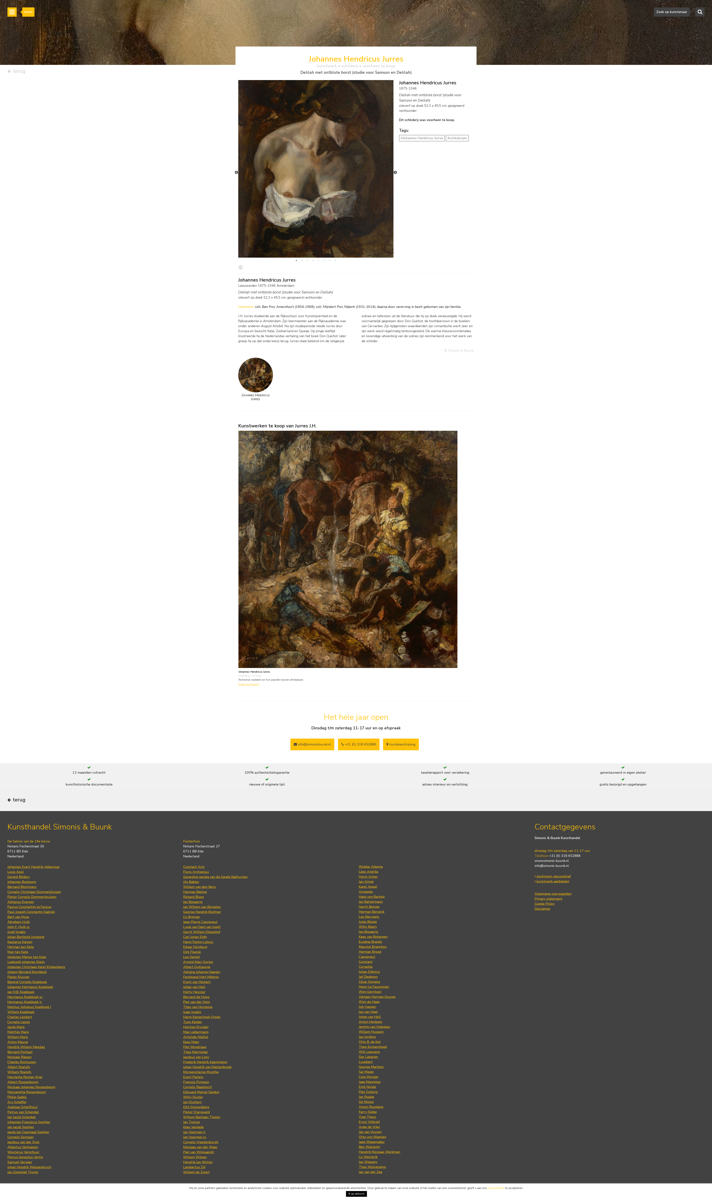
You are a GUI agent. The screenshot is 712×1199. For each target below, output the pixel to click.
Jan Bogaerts (193, 902)
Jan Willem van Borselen (202, 907)
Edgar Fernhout (195, 947)
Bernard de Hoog (196, 997)
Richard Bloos (193, 897)
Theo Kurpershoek (373, 1047)
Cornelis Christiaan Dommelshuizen (34, 892)
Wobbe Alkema (371, 866)
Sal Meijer (366, 1072)
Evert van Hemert (197, 982)
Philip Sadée (17, 1097)
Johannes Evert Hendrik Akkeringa (33, 867)
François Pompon (196, 1082)
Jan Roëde (366, 1097)
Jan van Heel (368, 1012)
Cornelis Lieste (18, 1022)
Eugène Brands (370, 942)
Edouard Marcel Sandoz (201, 1092)
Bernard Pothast (20, 1052)
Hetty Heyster (194, 992)
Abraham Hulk (18, 922)
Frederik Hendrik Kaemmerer (205, 1062)
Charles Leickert (19, 1017)
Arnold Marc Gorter (198, 962)
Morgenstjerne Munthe (201, 1072)
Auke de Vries (369, 1127)
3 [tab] (307, 260)
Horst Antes (368, 876)
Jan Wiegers (368, 1162)
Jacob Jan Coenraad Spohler (28, 1132)
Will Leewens (369, 1052)
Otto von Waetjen (372, 1137)
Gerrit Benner (369, 906)
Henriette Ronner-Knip (24, 1077)
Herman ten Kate (20, 947)
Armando (366, 891)
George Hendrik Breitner (202, 912)
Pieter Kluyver (18, 977)
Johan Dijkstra (369, 972)
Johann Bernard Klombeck (27, 972)
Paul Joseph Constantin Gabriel (31, 912)
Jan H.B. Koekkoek (20, 992)
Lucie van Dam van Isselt (202, 927)
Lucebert (366, 1062)
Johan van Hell (194, 987)
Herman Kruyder (196, 1027)
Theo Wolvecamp (372, 1167)
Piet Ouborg (368, 1092)
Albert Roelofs (18, 1067)
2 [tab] (302, 260)
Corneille (366, 967)
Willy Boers (368, 927)
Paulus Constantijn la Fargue (29, 907)
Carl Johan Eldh (195, 937)
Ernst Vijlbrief (369, 1122)
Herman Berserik (371, 911)
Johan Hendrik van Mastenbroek (207, 1067)
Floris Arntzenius (196, 872)
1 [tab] (296, 260)
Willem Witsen (195, 1157)
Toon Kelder (192, 1022)
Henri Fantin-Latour (198, 942)
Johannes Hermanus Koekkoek (30, 987)
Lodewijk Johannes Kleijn (26, 962)
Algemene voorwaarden (553, 894)
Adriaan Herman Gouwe (377, 997)
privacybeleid (495, 1188)
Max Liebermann (195, 1032)
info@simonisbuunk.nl (314, 744)
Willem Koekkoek (20, 1012)
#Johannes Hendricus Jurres (422, 138)
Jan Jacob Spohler (20, 1127)
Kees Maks (191, 1042)
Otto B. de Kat (370, 1042)
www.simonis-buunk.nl (552, 861)
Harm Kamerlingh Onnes (201, 1017)
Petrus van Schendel (23, 1112)
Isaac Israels (192, 1012)
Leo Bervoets (369, 916)
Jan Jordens (367, 1037)
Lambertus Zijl (194, 1167)
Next (395, 172)
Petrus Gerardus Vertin (25, 1157)
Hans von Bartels (372, 896)
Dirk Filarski (192, 952)
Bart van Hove (18, 917)
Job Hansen (367, 1007)
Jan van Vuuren (370, 1132)
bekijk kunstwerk (248, 684)
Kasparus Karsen (19, 942)
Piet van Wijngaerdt (198, 1152)
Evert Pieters (193, 1077)
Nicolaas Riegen (19, 1057)
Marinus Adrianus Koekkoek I (29, 1007)
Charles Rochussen (21, 1062)
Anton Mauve (17, 1042)
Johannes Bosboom (21, 882)
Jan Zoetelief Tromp (22, 1172)
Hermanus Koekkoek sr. (25, 997)
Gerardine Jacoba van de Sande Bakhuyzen (215, 877)
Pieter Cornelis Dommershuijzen (31, 897)
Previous (236, 172)
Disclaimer (542, 909)
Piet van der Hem (196, 1002)
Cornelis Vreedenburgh (200, 1142)
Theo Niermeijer (195, 1052)
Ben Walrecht (369, 1147)
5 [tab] (318, 260)
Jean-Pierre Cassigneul (200, 922)
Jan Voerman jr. (194, 1132)
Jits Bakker (191, 882)
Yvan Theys (367, 1117)
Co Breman (191, 917)
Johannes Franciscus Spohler (28, 1122)
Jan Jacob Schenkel (21, 1117)
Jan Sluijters (192, 1102)
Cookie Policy (545, 904)
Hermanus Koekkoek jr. (24, 1002)
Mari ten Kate (17, 952)
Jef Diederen (368, 977)
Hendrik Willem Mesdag (26, 1047)
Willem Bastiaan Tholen (201, 1117)
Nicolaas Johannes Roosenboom (31, 1087)
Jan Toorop (191, 1122)
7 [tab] (330, 260)
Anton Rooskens (371, 1107)
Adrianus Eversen (20, 902)
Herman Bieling (195, 892)
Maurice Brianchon (373, 947)
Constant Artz (194, 867)
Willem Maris (17, 1037)
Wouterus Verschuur (23, 1152)
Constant (366, 962)
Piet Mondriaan (194, 1047)
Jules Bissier (368, 921)
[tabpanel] (315, 169)
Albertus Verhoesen (22, 1147)
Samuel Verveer (19, 1162)
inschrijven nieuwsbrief (553, 876)
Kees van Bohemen (373, 937)
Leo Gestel (191, 957)
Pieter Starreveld (196, 1112)
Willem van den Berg (199, 887)
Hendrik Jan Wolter (198, 1162)
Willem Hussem (371, 1032)
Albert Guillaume (196, 967)
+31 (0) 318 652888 (360, 744)
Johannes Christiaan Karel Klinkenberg (36, 967)
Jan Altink (366, 881)
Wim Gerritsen (370, 992)
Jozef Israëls (16, 932)
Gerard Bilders (18, 877)
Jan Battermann (371, 901)
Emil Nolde (367, 1087)
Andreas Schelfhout (22, 1107)
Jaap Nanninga (369, 1082)
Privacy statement (548, 899)
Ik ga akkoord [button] (356, 1193)
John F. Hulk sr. (18, 927)
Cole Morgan (368, 1077)
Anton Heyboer (370, 1022)
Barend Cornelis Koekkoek (27, 982)
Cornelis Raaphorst (197, 1087)
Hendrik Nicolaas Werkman (379, 1152)
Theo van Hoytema (197, 1007)
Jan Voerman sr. (195, 1137)
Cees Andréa (368, 871)
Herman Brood (370, 952)
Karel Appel (368, 886)
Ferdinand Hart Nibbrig (201, 977)
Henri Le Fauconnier (374, 987)
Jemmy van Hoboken (374, 1027)
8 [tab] (335, 260)
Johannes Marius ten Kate (26, 957)
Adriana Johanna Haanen (201, 972)
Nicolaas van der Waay (200, 1147)
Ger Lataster (368, 1057)
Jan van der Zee (370, 1172)
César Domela (369, 982)
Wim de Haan (369, 1002)
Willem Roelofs (19, 1072)
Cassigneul (367, 957)
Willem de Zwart (196, 1172)
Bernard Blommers (21, 887)
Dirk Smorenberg (196, 1107)
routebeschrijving (402, 744)
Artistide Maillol (195, 1037)
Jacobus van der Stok (23, 1142)
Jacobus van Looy (196, 1057)
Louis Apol (15, 872)
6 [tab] (324, 260)
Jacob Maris (16, 1027)
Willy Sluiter (193, 1097)
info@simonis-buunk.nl (552, 866)
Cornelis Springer (20, 1137)
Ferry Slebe (368, 1112)
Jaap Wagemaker (372, 1142)
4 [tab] (313, 260)
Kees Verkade (193, 1127)
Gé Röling (366, 1102)
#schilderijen (457, 138)
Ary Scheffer (17, 1102)
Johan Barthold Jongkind (25, 937)
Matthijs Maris (18, 1032)
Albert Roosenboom (22, 1082)
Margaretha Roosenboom (26, 1092)
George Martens (371, 1067)
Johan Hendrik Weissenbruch (29, 1167)
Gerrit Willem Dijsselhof (201, 932)
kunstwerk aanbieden (552, 881)
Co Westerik (368, 1157)
